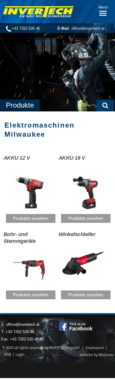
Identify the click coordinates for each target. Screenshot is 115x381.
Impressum (95, 347)
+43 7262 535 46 (26, 28)
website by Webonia (96, 354)
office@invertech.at (81, 28)
